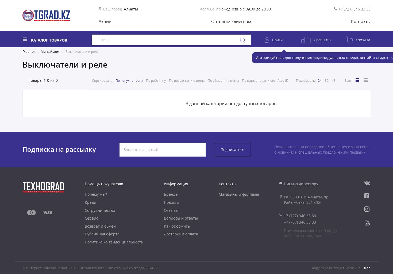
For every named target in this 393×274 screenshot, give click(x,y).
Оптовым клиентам (231, 21)
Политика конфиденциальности (114, 242)
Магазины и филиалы (239, 194)
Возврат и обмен (100, 226)
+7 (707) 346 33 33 (300, 222)
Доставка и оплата (181, 233)
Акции (105, 21)
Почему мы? (96, 194)
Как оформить (177, 226)
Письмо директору (301, 183)
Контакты (361, 21)
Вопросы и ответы (181, 218)
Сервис (91, 218)
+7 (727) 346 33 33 (354, 9)
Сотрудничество (100, 210)
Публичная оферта (102, 233)
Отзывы (171, 210)
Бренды (171, 194)
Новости (171, 202)
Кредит (91, 202)
